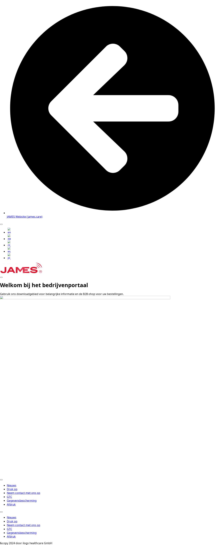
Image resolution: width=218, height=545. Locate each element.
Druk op (12, 489)
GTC (9, 497)
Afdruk (11, 504)
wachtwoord (80, 435)
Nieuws (11, 485)
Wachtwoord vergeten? (109, 470)
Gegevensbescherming (22, 500)
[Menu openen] (1, 224)
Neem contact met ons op (23, 493)
